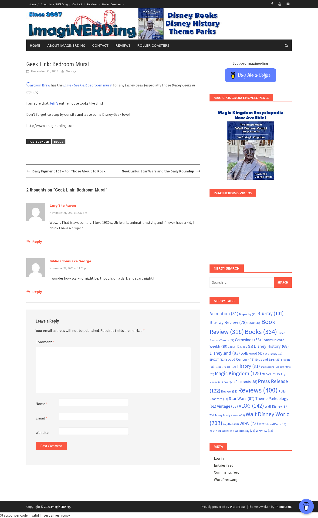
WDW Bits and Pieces (272, 424)
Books (261, 331)
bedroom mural (87, 85)
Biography (248, 314)
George (71, 71)
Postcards (246, 381)
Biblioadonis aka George (70, 261)
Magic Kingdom (238, 373)
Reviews (92, 4)
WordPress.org (225, 479)
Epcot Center (240, 359)
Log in (219, 458)
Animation (224, 313)
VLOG (251, 405)
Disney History (271, 346)
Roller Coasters (112, 4)
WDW (249, 423)
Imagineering (269, 366)
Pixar (229, 382)
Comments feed (227, 472)
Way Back (231, 424)
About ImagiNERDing (54, 4)
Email (41, 418)
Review (229, 391)
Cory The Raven (63, 205)
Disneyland (225, 353)
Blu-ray (270, 313)
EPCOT (217, 359)
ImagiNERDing (60, 507)
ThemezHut (283, 507)
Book (253, 323)
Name (41, 403)
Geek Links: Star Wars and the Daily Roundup (158, 171)
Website (42, 432)
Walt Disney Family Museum (227, 415)
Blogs (58, 141)
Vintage (227, 406)
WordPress (238, 507)
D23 (232, 346)
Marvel (269, 374)
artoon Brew (38, 85)
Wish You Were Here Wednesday (232, 431)
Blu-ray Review (228, 322)
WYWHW (264, 431)
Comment (45, 342)
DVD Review (273, 353)
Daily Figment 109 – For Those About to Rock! (69, 171)
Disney (245, 346)
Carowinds (248, 339)
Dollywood (252, 353)
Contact (77, 4)
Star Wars (241, 398)
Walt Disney (276, 406)
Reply (37, 241)
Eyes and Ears (268, 359)
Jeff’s (53, 103)
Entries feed (223, 465)
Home (32, 4)
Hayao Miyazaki (225, 366)
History (248, 366)
